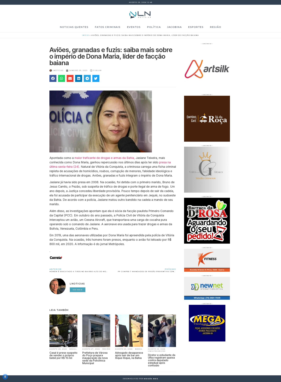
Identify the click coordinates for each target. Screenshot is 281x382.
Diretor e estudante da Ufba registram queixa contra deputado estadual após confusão (161, 360)
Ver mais (77, 290)
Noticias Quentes (74, 27)
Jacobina (174, 27)
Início (85, 35)
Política (154, 27)
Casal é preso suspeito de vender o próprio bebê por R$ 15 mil (63, 355)
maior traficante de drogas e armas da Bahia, (104, 158)
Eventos (134, 27)
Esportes (195, 27)
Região (215, 27)
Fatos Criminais (107, 27)
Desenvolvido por (140, 379)
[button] (52, 78)
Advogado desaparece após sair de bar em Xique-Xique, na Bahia (129, 355)
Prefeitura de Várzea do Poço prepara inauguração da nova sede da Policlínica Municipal (95, 358)
